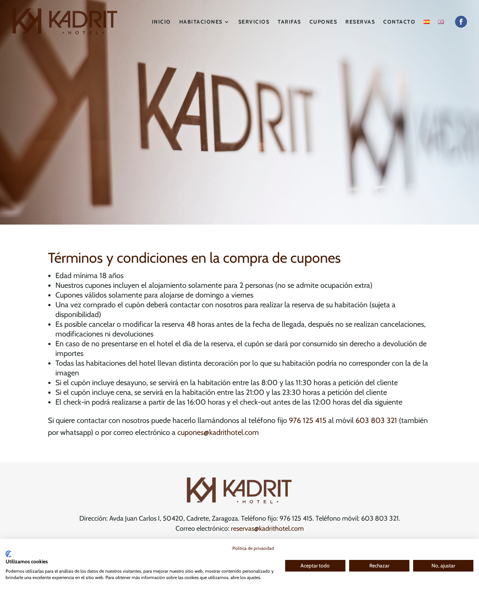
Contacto (399, 21)
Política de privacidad (253, 548)
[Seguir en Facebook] (461, 22)
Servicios (254, 21)
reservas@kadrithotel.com (267, 528)
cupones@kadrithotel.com (218, 432)
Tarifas (289, 21)
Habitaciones (201, 21)
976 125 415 (307, 420)
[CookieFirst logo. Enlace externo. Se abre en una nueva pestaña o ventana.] (8, 554)
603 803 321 (376, 420)
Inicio (161, 21)
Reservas (360, 21)
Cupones (323, 21)
